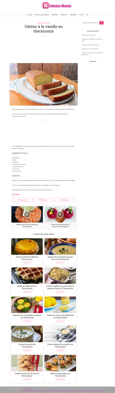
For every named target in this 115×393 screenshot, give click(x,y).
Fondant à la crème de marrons (90, 45)
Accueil (29, 15)
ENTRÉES (55, 15)
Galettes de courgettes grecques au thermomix (27, 316)
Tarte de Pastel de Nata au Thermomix (27, 258)
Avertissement (101, 390)
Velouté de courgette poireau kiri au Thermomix (60, 258)
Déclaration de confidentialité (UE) (88, 390)
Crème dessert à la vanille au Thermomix (60, 345)
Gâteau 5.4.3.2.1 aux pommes (90, 49)
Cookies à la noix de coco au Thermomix (27, 374)
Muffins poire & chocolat (88, 35)
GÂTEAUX (63, 15)
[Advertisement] (43, 49)
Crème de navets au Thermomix (27, 345)
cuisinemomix (26, 388)
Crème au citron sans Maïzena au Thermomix (60, 316)
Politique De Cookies (40, 390)
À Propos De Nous (61, 390)
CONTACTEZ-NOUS (51, 390)
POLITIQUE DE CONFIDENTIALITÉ (26, 390)
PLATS (81, 15)
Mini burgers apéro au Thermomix (60, 374)
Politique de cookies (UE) (73, 390)
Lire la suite (27, 262)
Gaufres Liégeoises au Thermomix (27, 287)
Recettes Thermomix (42, 15)
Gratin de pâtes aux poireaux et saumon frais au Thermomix (60, 287)
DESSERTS (73, 15)
